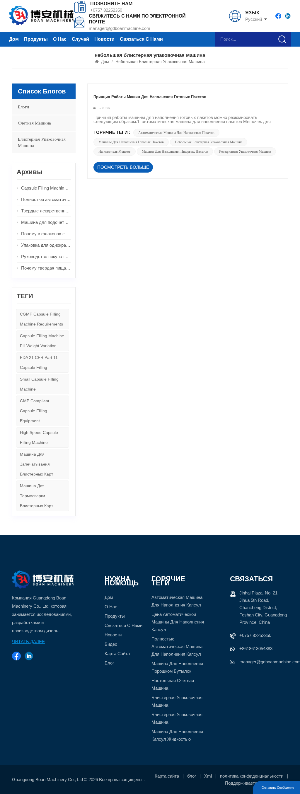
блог (109, 662)
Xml (208, 775)
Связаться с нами (141, 39)
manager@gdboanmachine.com (119, 28)
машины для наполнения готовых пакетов (131, 142)
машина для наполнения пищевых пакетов (175, 151)
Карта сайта (117, 653)
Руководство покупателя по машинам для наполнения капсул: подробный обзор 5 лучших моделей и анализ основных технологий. (46, 256)
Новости (104, 39)
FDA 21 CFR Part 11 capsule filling (39, 362)
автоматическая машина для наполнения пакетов (176, 133)
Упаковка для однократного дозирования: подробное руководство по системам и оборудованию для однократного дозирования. (46, 245)
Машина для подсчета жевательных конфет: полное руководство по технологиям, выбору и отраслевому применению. (46, 222)
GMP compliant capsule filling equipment (34, 410)
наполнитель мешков (114, 151)
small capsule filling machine (39, 384)
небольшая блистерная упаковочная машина (208, 142)
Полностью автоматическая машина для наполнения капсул (176, 646)
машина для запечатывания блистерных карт (36, 464)
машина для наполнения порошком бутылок (177, 667)
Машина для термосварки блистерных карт (36, 495)
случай (80, 39)
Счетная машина (34, 123)
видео (111, 644)
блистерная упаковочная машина (42, 142)
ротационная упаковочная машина (245, 151)
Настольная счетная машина (172, 684)
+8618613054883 (255, 648)
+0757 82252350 (106, 10)
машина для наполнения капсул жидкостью (177, 735)
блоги (23, 107)
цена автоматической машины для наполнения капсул (177, 622)
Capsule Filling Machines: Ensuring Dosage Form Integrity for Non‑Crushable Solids (46, 187)
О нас (60, 39)
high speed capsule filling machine (39, 437)
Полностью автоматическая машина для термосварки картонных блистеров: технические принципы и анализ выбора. (46, 199)
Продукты (36, 39)
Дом (14, 39)
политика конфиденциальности (251, 775)
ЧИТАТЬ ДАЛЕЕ (28, 641)
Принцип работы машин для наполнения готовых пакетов (149, 97)
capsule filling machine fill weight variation (42, 340)
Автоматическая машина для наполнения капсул (176, 601)
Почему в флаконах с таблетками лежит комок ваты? (46, 233)
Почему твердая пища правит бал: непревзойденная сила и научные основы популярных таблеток (46, 267)
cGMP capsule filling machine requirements (41, 319)
